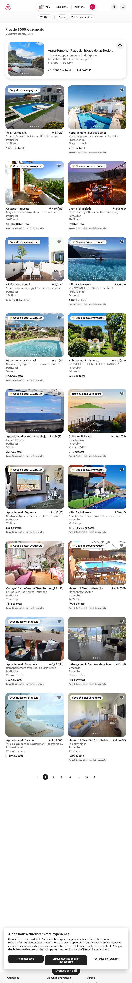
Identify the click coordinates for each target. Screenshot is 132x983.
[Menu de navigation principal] (123, 6)
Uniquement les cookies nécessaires (66, 960)
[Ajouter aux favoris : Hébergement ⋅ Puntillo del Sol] (121, 90)
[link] (37, 777)
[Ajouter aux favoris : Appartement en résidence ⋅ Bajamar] (59, 393)
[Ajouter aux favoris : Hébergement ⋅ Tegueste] (121, 317)
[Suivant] (95, 777)
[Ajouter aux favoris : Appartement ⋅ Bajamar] (59, 697)
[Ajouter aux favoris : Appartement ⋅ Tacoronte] (59, 621)
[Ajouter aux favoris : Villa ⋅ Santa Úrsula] (121, 241)
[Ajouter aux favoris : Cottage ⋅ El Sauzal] (121, 393)
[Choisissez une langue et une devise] (114, 6)
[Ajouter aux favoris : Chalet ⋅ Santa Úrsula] (59, 241)
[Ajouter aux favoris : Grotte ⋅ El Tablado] (121, 165)
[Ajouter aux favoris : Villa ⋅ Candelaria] (59, 90)
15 (86, 777)
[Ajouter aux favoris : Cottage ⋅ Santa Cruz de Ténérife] (59, 545)
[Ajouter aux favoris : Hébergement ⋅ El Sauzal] (59, 317)
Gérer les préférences (106, 958)
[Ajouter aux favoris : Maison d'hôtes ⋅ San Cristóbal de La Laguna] (121, 697)
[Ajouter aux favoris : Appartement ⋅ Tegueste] (59, 469)
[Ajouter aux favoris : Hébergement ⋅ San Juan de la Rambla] (121, 621)
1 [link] (45, 777)
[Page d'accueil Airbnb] (8, 7)
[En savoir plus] (32, 34)
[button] (63, 70)
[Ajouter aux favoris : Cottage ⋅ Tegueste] (59, 165)
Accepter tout (26, 958)
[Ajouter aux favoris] (120, 46)
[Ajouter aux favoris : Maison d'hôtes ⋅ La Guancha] (121, 545)
